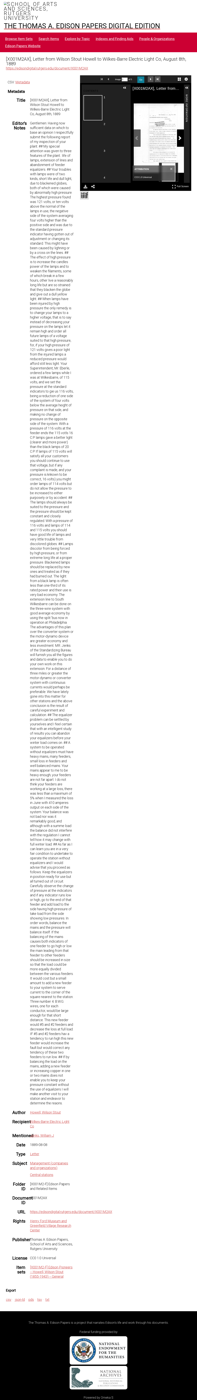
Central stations (41, 1175)
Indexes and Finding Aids (115, 39)
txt (47, 1300)
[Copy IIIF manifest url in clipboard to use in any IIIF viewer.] (84, 195)
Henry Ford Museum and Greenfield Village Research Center (50, 1225)
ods (31, 1300)
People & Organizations (157, 39)
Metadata (22, 82)
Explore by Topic (77, 39)
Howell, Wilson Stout (45, 1112)
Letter (34, 1154)
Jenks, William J (42, 1135)
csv (8, 1300)
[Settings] (186, 79)
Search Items (48, 39)
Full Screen (183, 186)
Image (118, 79)
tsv (39, 1300)
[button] (126, 89)
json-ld (20, 1300)
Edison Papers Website (23, 46)
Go (140, 79)
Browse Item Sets (19, 39)
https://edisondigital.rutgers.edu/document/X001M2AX (47, 68)
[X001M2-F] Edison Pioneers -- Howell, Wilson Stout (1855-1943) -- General (51, 1271)
